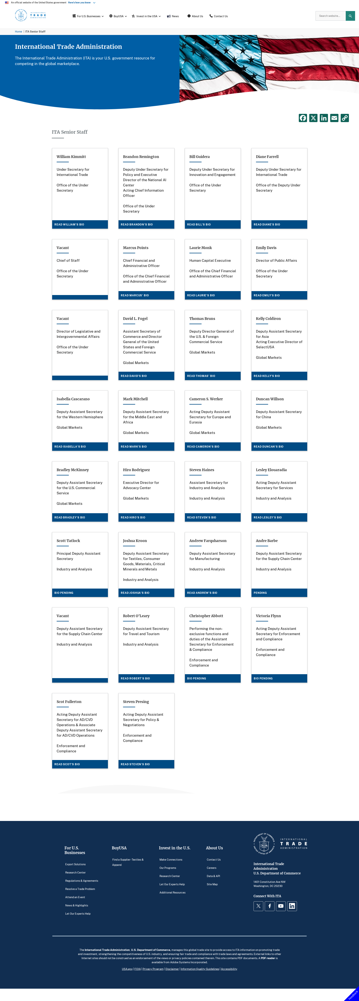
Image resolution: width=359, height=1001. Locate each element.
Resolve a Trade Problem (80, 888)
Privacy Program (153, 969)
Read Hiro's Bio (133, 517)
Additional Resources (172, 892)
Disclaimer (172, 969)
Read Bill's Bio (199, 224)
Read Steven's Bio (201, 517)
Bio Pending (63, 592)
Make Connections (170, 859)
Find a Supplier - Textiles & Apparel (128, 862)
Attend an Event (75, 897)
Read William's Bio (69, 224)
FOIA (137, 969)
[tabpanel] (179, 72)
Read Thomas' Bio (201, 375)
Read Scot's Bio (67, 764)
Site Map (212, 884)
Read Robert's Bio (135, 678)
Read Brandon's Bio (137, 224)
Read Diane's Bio (267, 224)
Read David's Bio (134, 375)
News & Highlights (76, 905)
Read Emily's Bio (267, 295)
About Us (214, 848)
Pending (260, 592)
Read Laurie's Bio (201, 295)
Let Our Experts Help (77, 913)
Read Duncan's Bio (269, 446)
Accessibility (229, 969)
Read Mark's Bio (134, 446)
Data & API (213, 875)
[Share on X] (313, 118)
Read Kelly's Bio (267, 375)
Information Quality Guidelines (200, 969)
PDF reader (268, 958)
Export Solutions (75, 864)
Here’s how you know (80, 2)
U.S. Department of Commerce (150, 949)
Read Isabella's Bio (70, 446)
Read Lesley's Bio (268, 517)
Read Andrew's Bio (202, 592)
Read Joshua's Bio (135, 592)
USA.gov (127, 969)
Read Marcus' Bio (135, 295)
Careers (211, 867)
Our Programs (167, 867)
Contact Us (214, 859)
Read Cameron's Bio (203, 446)
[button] (88, 16)
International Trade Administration (107, 949)
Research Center (75, 872)
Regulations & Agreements (81, 880)
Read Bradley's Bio (69, 517)
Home (18, 31)
